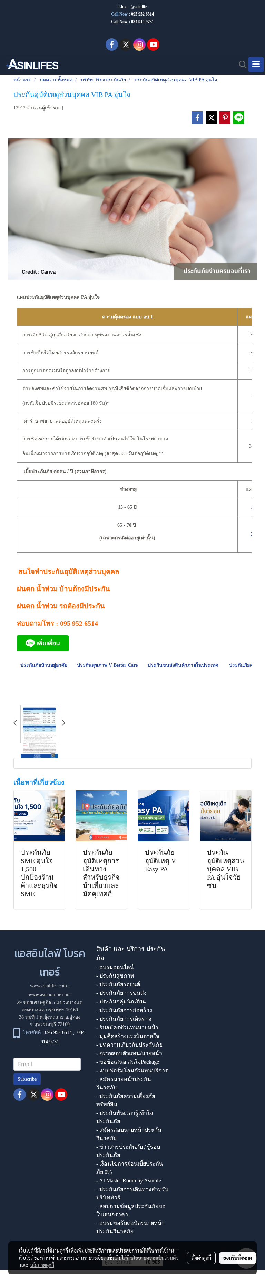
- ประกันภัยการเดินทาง (123, 1019)
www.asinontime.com (50, 994)
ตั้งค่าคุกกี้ (201, 1258)
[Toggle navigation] (256, 64)
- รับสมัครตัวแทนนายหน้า (127, 1027)
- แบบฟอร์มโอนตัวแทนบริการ (132, 1070)
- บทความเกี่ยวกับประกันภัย (129, 1045)
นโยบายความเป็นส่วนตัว (154, 1258)
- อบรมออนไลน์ (115, 967)
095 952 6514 (142, 14)
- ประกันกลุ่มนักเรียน (121, 1001)
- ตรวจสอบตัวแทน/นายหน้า (129, 1053)
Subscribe (27, 1079)
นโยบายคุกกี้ (42, 1265)
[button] (240, 64)
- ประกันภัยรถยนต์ (118, 984)
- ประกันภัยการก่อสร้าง (124, 1010)
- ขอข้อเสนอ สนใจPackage (127, 1062)
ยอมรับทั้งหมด (237, 1258)
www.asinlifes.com (48, 985)
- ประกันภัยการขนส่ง (121, 993)
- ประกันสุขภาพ (115, 976)
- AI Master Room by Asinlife (128, 1181)
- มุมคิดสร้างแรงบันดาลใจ (127, 1036)
